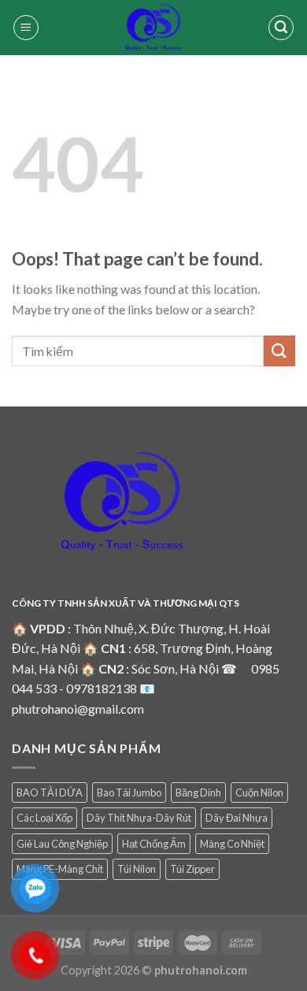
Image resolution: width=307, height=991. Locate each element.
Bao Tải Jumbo (129, 792)
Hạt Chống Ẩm (154, 843)
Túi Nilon (136, 869)
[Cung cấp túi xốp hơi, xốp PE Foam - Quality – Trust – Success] (153, 27)
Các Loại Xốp (44, 817)
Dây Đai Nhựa (236, 817)
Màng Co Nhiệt (232, 843)
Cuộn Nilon (259, 792)
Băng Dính (198, 792)
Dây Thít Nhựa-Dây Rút (139, 817)
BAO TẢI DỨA (50, 792)
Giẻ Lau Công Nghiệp (62, 843)
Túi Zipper (192, 869)
